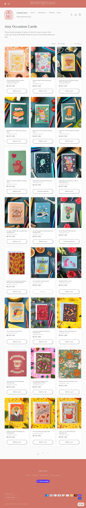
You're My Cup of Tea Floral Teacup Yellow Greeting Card (68, 81)
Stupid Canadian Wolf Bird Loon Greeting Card (16, 432)
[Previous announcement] (28, 4)
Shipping (28, 475)
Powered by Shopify (23, 504)
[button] (22, 12)
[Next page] (48, 453)
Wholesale (35, 475)
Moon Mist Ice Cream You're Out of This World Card (68, 181)
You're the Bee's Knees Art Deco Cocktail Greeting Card (15, 81)
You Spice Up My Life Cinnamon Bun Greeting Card (17, 231)
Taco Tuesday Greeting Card (14, 331)
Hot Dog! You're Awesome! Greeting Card (16, 131)
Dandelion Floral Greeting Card (67, 331)
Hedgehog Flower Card (65, 281)
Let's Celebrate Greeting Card (41, 281)
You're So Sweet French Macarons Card (42, 81)
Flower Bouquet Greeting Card (67, 231)
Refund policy (45, 475)
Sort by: (53, 43)
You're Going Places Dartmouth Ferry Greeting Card (43, 231)
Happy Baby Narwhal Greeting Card (42, 181)
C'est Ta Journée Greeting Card (41, 431)
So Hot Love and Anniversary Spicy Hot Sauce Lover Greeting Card (16, 281)
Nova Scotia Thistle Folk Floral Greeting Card (41, 332)
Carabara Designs (13, 504)
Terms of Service (56, 475)
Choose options (43, 191)
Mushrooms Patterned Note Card (68, 381)
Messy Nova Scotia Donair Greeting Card (42, 131)
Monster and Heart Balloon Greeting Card (17, 181)
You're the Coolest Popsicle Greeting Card (69, 131)
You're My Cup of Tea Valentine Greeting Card (15, 382)
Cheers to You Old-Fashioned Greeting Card (67, 432)
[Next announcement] (58, 4)
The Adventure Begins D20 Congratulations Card (40, 382)
